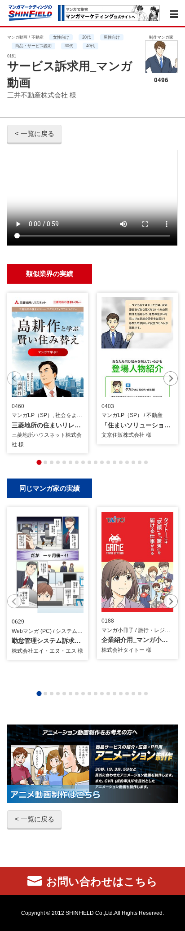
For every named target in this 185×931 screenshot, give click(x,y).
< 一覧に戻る (34, 133)
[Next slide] (170, 378)
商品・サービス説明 (33, 46)
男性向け (112, 37)
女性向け (61, 37)
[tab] (38, 462)
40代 (90, 46)
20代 (86, 37)
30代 (69, 46)
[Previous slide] (14, 378)
